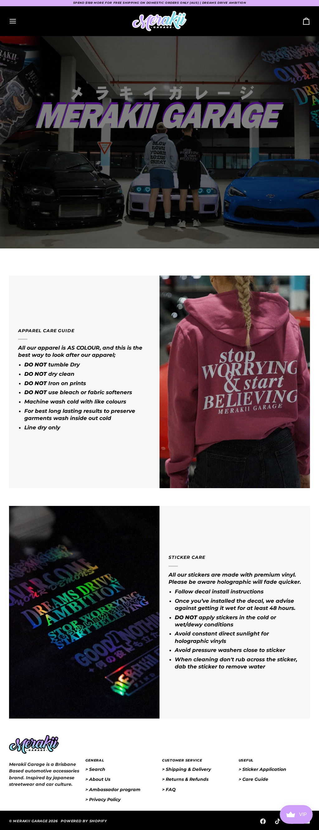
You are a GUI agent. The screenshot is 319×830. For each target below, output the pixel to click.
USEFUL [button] (246, 760)
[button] (45, 759)
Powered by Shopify (84, 821)
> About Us (97, 779)
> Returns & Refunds (185, 779)
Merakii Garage (30, 821)
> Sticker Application (262, 769)
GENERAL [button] (94, 760)
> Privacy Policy (103, 799)
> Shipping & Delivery (186, 769)
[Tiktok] (277, 821)
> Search (95, 769)
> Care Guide (253, 779)
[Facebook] (263, 821)
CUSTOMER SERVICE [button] (182, 760)
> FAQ (169, 789)
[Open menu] (18, 21)
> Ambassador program (112, 789)
